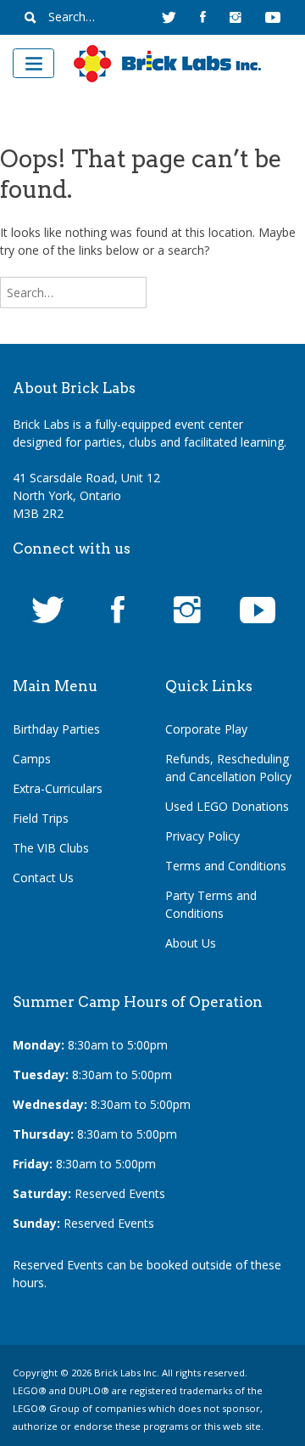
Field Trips (41, 818)
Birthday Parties (56, 729)
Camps (32, 759)
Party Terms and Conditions (211, 904)
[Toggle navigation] (33, 63)
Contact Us (43, 877)
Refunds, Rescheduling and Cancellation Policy (228, 768)
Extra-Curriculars (58, 788)
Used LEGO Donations (227, 806)
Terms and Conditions (225, 866)
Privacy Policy (202, 836)
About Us (190, 943)
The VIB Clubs (51, 848)
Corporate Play (206, 729)
